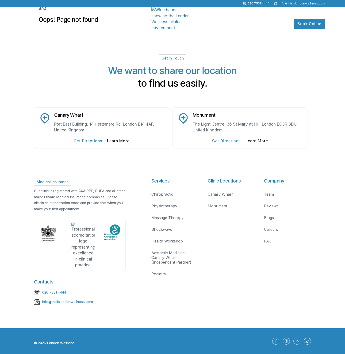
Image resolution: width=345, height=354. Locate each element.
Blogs (269, 217)
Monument (217, 206)
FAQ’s (248, 23)
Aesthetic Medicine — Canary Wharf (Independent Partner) (171, 257)
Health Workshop (74, 23)
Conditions (100, 23)
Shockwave (161, 229)
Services (44, 23)
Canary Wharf (220, 194)
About (23, 23)
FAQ (268, 241)
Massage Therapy (167, 217)
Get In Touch (172, 58)
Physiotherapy (164, 206)
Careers (271, 229)
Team (269, 194)
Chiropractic (162, 194)
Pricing (262, 23)
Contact (279, 23)
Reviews (271, 206)
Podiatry (158, 274)
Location (228, 23)
